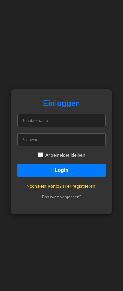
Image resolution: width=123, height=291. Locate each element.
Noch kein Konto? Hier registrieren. (61, 186)
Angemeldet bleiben (65, 154)
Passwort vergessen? (61, 197)
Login (61, 170)
